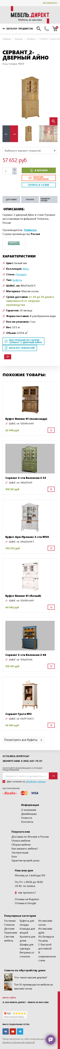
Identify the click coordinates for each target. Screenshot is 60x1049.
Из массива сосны (45, 922)
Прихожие (10, 932)
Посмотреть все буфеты (21, 739)
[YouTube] (13, 1031)
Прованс (21, 274)
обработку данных (36, 781)
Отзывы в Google (25, 903)
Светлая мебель (9, 938)
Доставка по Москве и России (30, 836)
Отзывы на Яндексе (27, 899)
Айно (26, 268)
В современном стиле (47, 956)
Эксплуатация (20, 852)
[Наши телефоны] (46, 29)
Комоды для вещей (27, 930)
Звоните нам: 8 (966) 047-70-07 (22, 761)
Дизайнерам (28, 813)
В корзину (41, 170)
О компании (28, 809)
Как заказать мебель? (25, 848)
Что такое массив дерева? (30, 977)
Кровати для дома (27, 938)
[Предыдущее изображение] (7, 98)
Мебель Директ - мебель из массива (29, 1002)
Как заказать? (50, 3)
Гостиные (10, 920)
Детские (9, 928)
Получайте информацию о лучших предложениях (22, 769)
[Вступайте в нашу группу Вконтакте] (5, 1031)
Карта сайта (9, 997)
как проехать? (27, 892)
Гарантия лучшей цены (25, 860)
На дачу (43, 940)
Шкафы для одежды (26, 946)
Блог (14, 856)
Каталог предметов (19, 28)
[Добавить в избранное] (7, 356)
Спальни (9, 924)
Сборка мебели (21, 844)
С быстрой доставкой (45, 946)
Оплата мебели (21, 840)
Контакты (27, 821)
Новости (26, 817)
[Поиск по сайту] (39, 29)
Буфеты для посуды (27, 922)
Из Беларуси (46, 936)
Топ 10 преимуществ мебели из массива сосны (33, 986)
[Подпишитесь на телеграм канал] (20, 1031)
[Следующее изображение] (52, 98)
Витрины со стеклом (27, 954)
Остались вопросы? (15, 756)
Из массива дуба (45, 930)
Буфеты (17, 280)
